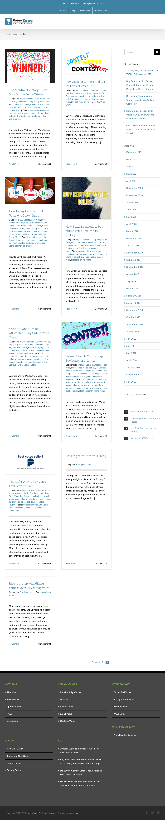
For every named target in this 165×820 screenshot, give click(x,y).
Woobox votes (121, 706)
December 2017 (134, 374)
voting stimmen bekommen (21, 246)
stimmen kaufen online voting (92, 391)
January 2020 (133, 245)
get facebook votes (30, 234)
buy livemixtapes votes (35, 356)
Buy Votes (43, 505)
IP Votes (64, 699)
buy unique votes (88, 257)
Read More (14, 164)
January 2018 (133, 367)
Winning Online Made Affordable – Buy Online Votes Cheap (29, 333)
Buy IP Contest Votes (18, 347)
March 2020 (132, 231)
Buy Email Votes (37, 104)
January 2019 (133, 303)
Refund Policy (14, 763)
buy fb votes (86, 379)
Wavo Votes (120, 714)
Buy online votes (77, 99)
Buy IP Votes (27, 228)
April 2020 (131, 224)
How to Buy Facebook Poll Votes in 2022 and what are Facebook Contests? (140, 115)
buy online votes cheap (93, 254)
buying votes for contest (19, 502)
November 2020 (134, 195)
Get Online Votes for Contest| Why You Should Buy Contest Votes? (141, 129)
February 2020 (133, 238)
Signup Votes (66, 706)
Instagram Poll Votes (124, 699)
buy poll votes (77, 371)
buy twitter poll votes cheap (25, 231)
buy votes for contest (24, 353)
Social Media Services (125, 735)
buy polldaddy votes (23, 499)
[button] (142, 411)
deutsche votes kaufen (35, 243)
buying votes (26, 362)
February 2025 (133, 152)
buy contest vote (78, 242)
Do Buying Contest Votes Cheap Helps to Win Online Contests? (140, 100)
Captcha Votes (67, 721)
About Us (11, 692)
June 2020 (131, 209)
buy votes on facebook (37, 240)
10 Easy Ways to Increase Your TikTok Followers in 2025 (79, 750)
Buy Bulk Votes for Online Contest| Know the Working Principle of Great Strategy (140, 85)
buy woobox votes (17, 243)
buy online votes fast (35, 359)
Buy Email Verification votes (36, 345)
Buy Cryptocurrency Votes (31, 223)
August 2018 (132, 331)
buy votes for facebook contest (91, 382)
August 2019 (132, 274)
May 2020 (131, 217)
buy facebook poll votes (34, 113)
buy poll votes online (80, 102)
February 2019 (133, 295)
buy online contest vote (27, 107)
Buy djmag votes (37, 102)
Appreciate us (14, 706)
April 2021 (131, 181)
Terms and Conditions (18, 756)
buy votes (85, 373)
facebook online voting (81, 260)
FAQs (9, 714)
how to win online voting (25, 365)
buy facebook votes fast (81, 368)
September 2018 (134, 324)
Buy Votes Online (16, 508)
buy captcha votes (35, 237)
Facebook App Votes (70, 692)
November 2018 (134, 310)
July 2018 (131, 338)
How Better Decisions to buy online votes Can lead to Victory (84, 231)
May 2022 (131, 159)
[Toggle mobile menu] (158, 20)
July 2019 (131, 281)
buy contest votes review (38, 110)
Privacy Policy (14, 770)
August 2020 (132, 202)
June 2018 (131, 346)
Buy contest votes (21, 102)
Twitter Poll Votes (122, 692)
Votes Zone (33, 813)
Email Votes (66, 714)
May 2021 (131, 174)
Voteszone (73, 813)
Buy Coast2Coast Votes (30, 220)
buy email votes (16, 113)
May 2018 (131, 353)
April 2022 (131, 166)
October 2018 (133, 317)
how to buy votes (91, 385)
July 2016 (131, 382)
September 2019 (134, 267)
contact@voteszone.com (91, 3)
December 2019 (134, 252)
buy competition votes (29, 99)
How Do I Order (15, 748)
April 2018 (131, 360)
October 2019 (133, 260)
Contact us (12, 721)
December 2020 (134, 188)
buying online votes (74, 385)
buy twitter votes (28, 350)
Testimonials (13, 699)
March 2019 (132, 288)
